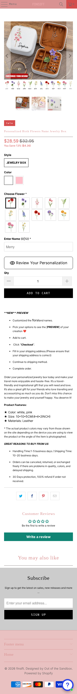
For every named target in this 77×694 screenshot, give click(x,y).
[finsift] (38, 4)
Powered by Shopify (38, 673)
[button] (38, 194)
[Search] (61, 4)
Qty (6, 272)
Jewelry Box (16, 162)
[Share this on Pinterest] (43, 496)
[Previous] (7, 55)
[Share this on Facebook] (32, 496)
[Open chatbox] (68, 685)
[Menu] (2, 4)
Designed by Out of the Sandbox (49, 668)
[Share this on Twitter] (20, 496)
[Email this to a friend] (54, 496)
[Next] (69, 55)
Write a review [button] (38, 537)
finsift (20, 668)
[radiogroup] (38, 215)
